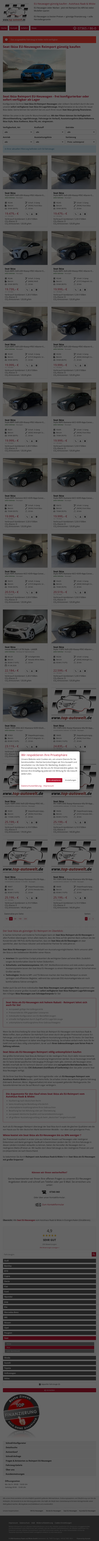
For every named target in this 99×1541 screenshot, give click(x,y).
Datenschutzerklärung (31, 785)
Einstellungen (70, 780)
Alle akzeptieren (54, 780)
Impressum (48, 785)
